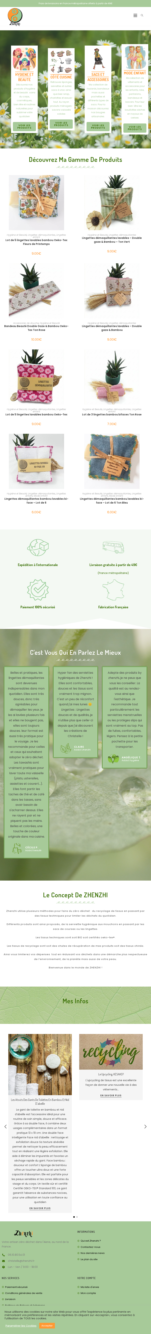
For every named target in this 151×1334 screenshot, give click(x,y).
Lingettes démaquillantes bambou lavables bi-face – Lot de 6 (36, 500)
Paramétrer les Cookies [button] (21, 1325)
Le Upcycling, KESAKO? (111, 1074)
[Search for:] (140, 15)
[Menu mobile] (134, 15)
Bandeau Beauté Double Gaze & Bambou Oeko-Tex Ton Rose (36, 328)
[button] (145, 1126)
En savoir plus (40, 1208)
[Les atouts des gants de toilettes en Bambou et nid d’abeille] (40, 1064)
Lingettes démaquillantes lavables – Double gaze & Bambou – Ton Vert (112, 240)
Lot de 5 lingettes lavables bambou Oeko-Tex (36, 414)
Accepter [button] (47, 1325)
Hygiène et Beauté (17, 234)
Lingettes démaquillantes (41, 234)
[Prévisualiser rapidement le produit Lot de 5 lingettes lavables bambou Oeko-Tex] (69, 356)
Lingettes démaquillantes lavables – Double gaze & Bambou (112, 328)
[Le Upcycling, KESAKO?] (111, 1051)
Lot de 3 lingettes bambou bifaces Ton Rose (112, 414)
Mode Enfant (41, 495)
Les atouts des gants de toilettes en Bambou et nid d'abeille (40, 1101)
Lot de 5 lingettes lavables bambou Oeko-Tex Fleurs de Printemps (36, 242)
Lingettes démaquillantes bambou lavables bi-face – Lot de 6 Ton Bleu (112, 500)
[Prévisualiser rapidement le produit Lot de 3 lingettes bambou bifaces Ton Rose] (145, 356)
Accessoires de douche (26, 323)
